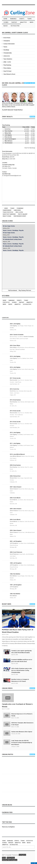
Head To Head (7, 71)
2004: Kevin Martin (15, 519)
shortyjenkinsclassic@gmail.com (12, 175)
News (31, 22)
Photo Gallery (7, 68)
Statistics (6, 302)
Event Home (6, 38)
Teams (29, 19)
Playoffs (21, 230)
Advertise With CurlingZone (9, 860)
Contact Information (9, 44)
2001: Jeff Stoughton (16, 541)
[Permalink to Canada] (6, 652)
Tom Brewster (9, 143)
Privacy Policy (11, 858)
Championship (7, 53)
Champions (6, 41)
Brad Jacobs (8, 137)
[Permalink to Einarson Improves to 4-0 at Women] (6, 715)
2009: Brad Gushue (15, 465)
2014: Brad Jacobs (15, 411)
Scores (6, 22)
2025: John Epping (15, 324)
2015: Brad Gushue (15, 400)
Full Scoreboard (12, 290)
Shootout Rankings (9, 214)
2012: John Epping (15, 432)
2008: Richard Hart (15, 476)
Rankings (13, 19)
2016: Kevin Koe (14, 389)
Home (5, 19)
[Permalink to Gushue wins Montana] (6, 733)
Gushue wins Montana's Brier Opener (21, 731)
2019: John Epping (15, 356)
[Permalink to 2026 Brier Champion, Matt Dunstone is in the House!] (6, 724)
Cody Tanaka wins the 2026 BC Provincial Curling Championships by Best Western (21, 742)
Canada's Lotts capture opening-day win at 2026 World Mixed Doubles (21, 651)
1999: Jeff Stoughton (16, 563)
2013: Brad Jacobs (15, 421)
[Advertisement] (18, 270)
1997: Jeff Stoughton (16, 585)
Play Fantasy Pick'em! (25, 290)
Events (22, 19)
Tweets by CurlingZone (8, 827)
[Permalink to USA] (6, 669)
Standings (6, 50)
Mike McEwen (8, 141)
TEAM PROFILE (18, 110)
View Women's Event (9, 74)
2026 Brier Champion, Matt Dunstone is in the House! (22, 724)
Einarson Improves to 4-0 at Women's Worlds (21, 715)
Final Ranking (7, 65)
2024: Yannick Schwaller (17, 334)
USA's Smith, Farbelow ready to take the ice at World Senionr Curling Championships (21, 670)
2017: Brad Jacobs (15, 378)
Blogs (6, 26)
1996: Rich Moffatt (15, 594)
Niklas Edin (8, 133)
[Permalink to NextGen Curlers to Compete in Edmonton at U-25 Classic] (6, 680)
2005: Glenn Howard (15, 508)
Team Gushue (8, 131)
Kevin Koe (7, 129)
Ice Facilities (15, 26)
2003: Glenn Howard (15, 530)
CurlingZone (22, 855)
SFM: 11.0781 (7, 62)
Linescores (6, 56)
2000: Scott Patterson (16, 552)
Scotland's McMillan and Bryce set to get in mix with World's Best (21, 660)
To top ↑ (34, 863)
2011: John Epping (15, 443)
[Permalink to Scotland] (6, 660)
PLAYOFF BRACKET (8, 110)
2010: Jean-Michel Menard (17, 454)
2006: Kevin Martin (15, 498)
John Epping (8, 135)
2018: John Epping (15, 367)
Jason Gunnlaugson (10, 139)
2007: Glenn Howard (15, 487)
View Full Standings (29, 148)
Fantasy (14, 22)
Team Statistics (7, 59)
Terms (4, 858)
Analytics (23, 22)
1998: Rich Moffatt (15, 574)
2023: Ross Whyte (15, 345)
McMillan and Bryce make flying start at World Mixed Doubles (17, 630)
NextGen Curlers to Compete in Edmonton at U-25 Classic (20, 680)
